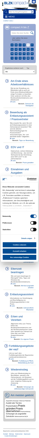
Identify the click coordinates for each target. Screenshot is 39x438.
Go (32, 11)
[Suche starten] (32, 33)
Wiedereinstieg (19, 369)
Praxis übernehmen (14, 410)
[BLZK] (15, 2)
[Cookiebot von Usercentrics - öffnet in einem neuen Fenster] (28, 179)
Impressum (27, 434)
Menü (11, 16)
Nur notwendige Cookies (19, 257)
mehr (14, 102)
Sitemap (11, 434)
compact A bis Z (8, 20)
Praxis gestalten (28, 162)
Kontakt (5, 434)
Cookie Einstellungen (11, 436)
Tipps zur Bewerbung (26, 140)
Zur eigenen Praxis (27, 339)
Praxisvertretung (25, 411)
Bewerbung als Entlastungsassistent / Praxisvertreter (22, 116)
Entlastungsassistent (22, 294)
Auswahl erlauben (19, 251)
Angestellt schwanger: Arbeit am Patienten (18, 401)
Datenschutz (19, 434)
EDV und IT (17, 147)
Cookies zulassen (19, 245)
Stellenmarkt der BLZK (21, 416)
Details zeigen (26, 238)
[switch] (33, 223)
